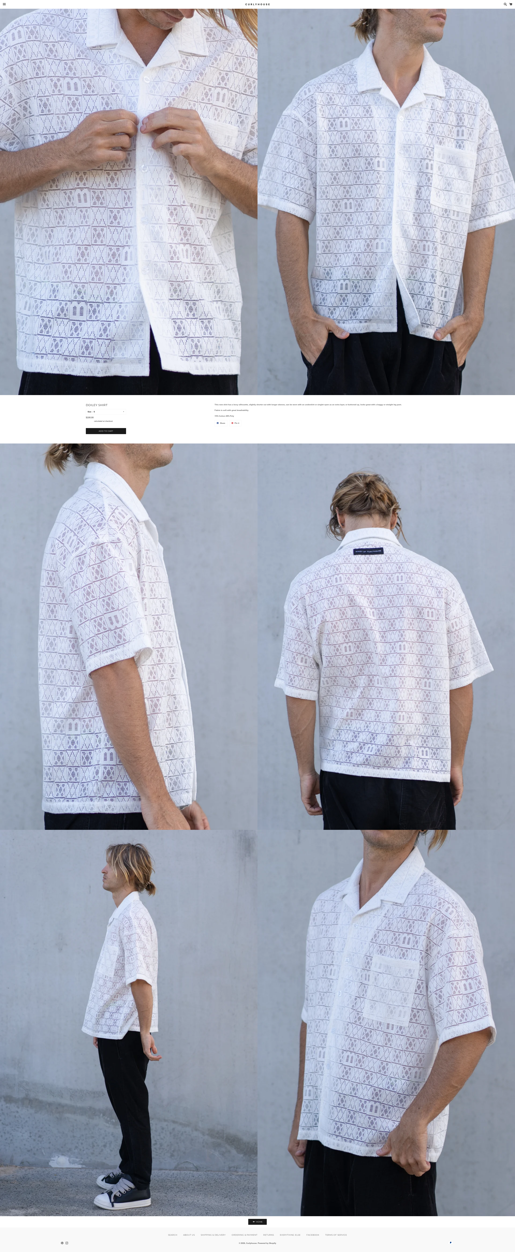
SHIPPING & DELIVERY (213, 1235)
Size (89, 412)
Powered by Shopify (267, 1243)
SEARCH (172, 1235)
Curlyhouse (251, 1243)
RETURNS (268, 1235)
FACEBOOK (312, 1235)
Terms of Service (336, 1235)
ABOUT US (189, 1235)
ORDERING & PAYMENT (245, 1235)
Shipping (89, 421)
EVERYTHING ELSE (290, 1235)
